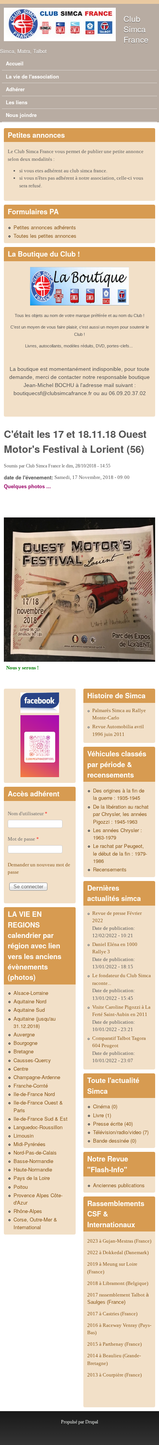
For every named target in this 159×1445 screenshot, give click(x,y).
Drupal (91, 1422)
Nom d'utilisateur (27, 813)
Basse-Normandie (33, 1161)
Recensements (110, 869)
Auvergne (24, 1034)
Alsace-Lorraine (31, 992)
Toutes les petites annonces (45, 235)
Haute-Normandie (33, 1169)
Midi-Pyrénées (30, 1144)
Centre (21, 1068)
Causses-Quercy (32, 1060)
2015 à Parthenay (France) (114, 1344)
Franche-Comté (31, 1085)
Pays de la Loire (32, 1177)
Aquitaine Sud (29, 1009)
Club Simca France (136, 29)
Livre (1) (102, 1115)
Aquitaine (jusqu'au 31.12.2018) (35, 1022)
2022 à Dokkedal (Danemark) (118, 1252)
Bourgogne (25, 1042)
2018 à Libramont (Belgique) (117, 1283)
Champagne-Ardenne (37, 1077)
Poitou (21, 1186)
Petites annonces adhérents (45, 227)
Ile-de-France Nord (34, 1094)
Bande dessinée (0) (114, 1140)
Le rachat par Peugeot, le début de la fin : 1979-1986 (120, 853)
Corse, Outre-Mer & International (35, 1223)
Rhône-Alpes (28, 1211)
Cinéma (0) (105, 1106)
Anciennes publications (119, 1185)
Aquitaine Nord (30, 1001)
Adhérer (15, 89)
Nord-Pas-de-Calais (35, 1152)
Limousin (24, 1135)
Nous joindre (21, 114)
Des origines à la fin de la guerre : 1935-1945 (118, 794)
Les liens (16, 102)
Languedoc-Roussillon (38, 1127)
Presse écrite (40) (113, 1123)
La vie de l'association (32, 76)
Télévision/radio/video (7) (121, 1132)
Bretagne (24, 1051)
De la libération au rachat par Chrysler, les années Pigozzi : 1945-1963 (121, 814)
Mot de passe (23, 839)
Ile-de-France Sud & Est (41, 1118)
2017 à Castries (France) (112, 1314)
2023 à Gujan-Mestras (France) (119, 1241)
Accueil (15, 63)
